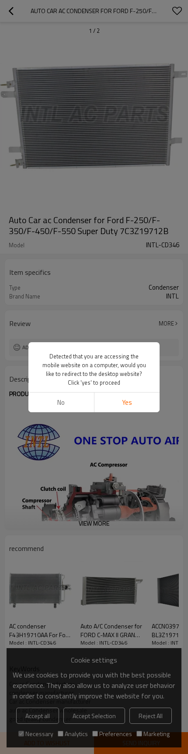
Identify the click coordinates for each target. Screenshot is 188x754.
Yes (127, 402)
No (61, 402)
